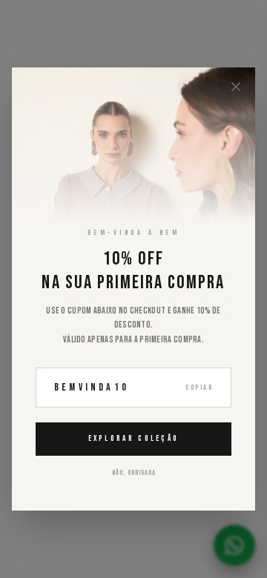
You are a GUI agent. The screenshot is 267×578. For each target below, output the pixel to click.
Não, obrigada (134, 472)
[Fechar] (235, 86)
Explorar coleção (133, 438)
